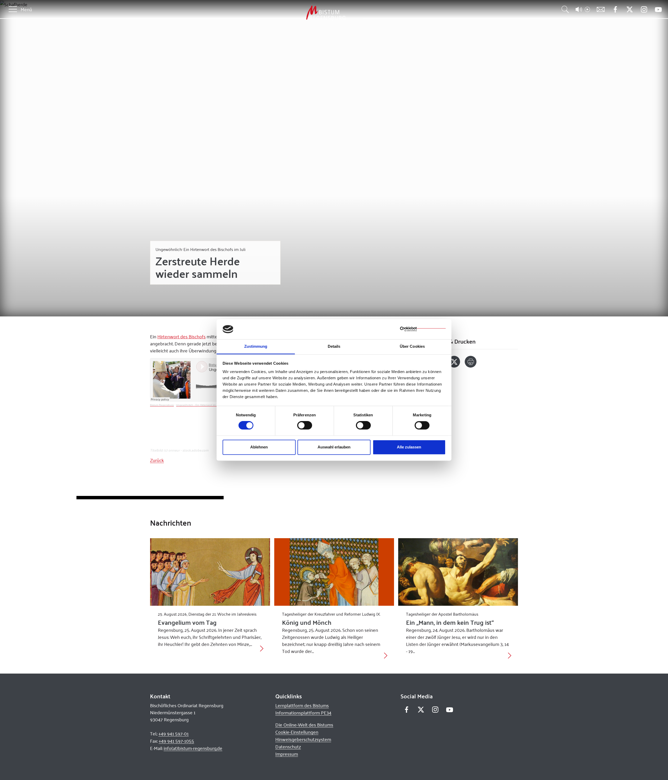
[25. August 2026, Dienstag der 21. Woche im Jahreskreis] (210, 571)
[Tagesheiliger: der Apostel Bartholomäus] (458, 571)
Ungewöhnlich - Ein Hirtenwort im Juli (198, 405)
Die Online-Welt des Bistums (304, 724)
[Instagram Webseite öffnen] (644, 9)
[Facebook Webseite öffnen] (615, 9)
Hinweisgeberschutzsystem (303, 739)
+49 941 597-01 (173, 733)
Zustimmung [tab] (255, 346)
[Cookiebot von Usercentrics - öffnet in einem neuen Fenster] (423, 329)
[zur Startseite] (298, 12)
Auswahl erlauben (334, 447)
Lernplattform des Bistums (302, 705)
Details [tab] (334, 346)
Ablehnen (259, 447)
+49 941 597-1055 (176, 741)
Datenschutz (288, 746)
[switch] (304, 425)
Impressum (286, 754)
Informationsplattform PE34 (303, 712)
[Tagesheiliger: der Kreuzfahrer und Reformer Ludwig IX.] (334, 571)
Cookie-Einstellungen (296, 732)
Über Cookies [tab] (412, 346)
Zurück (157, 460)
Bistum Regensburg (162, 405)
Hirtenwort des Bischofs (181, 336)
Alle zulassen (409, 447)
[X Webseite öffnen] (629, 9)
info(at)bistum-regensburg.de (193, 748)
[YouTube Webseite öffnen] (658, 9)
